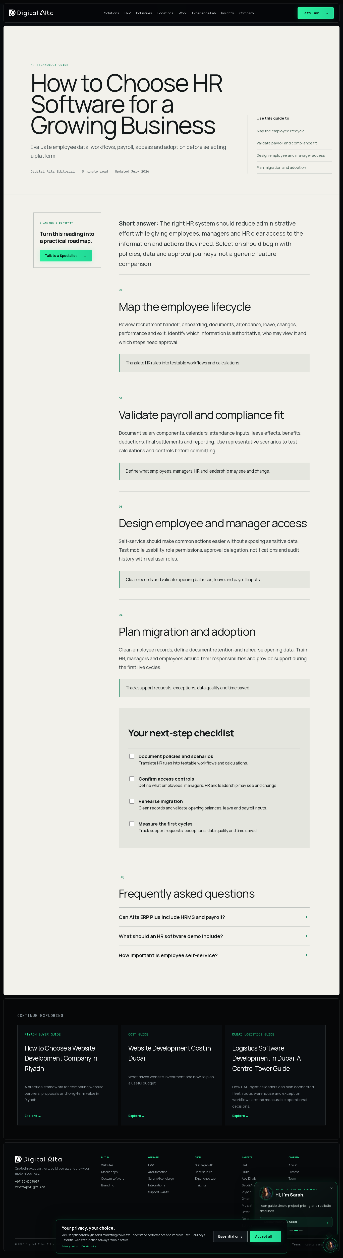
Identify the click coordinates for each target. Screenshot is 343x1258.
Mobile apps (109, 1172)
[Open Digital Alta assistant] (330, 1245)
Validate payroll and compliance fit (287, 143)
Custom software (112, 1178)
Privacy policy (70, 1246)
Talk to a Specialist (66, 255)
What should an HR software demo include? (171, 936)
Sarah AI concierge (161, 1178)
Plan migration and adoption (281, 167)
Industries (144, 13)
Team (292, 1178)
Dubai (246, 1172)
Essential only (230, 1236)
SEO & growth (204, 1165)
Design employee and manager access (291, 155)
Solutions (111, 13)
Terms (296, 1244)
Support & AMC (158, 1192)
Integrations (156, 1185)
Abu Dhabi (249, 1178)
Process (294, 1172)
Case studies (203, 1172)
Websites (107, 1165)
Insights (227, 13)
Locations (165, 13)
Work (183, 13)
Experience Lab (204, 13)
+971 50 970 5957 (27, 1181)
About (293, 1165)
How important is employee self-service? (168, 955)
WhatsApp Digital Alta (30, 1187)
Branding (107, 1185)
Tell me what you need (296, 1222)
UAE (245, 1165)
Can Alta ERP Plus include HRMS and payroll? (172, 917)
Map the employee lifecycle (281, 131)
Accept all (263, 1236)
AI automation (157, 1172)
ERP (128, 13)
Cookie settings (316, 1244)
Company (246, 13)
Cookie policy (89, 1246)
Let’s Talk (316, 13)
